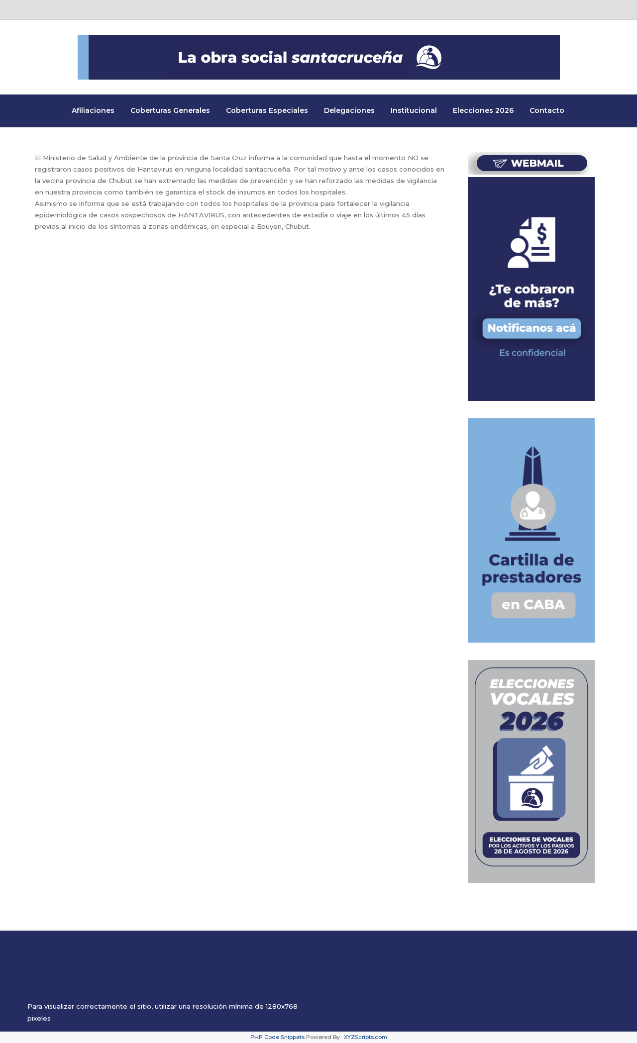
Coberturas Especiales (267, 110)
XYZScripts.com (365, 1037)
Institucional (414, 110)
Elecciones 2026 (483, 110)
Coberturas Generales (170, 110)
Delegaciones (349, 110)
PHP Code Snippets (277, 1037)
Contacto (547, 110)
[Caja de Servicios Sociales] (319, 57)
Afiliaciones (93, 110)
